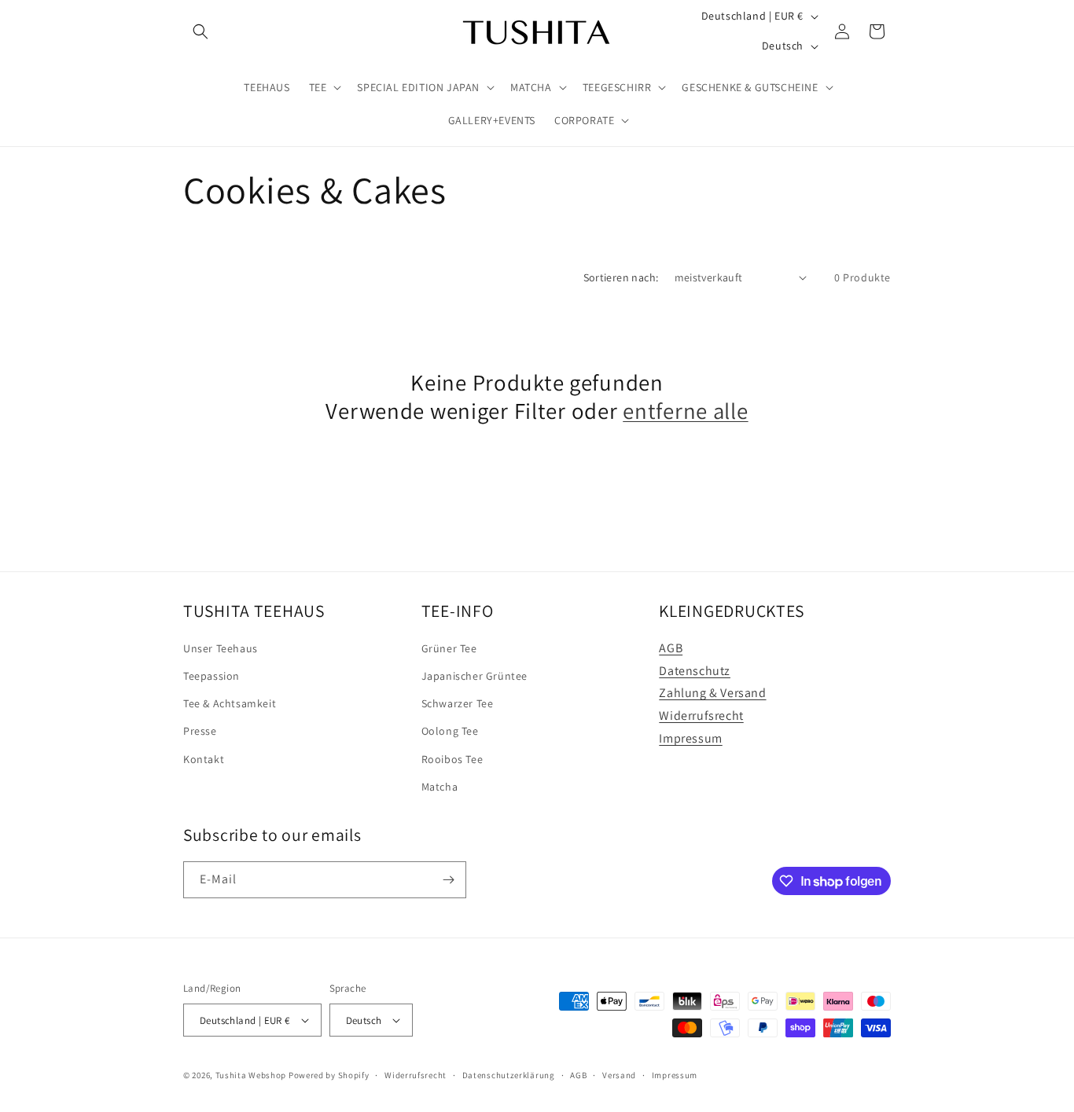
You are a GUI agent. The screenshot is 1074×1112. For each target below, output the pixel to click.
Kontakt (203, 759)
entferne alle (685, 411)
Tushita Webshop (251, 1075)
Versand (619, 1075)
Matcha (439, 787)
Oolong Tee (450, 731)
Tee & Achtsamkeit (229, 703)
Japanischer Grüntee (474, 676)
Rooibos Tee (452, 759)
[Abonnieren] (448, 879)
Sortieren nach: (621, 277)
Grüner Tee (449, 648)
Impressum (690, 738)
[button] (200, 31)
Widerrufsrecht (701, 715)
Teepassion (211, 676)
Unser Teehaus (220, 648)
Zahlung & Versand (712, 692)
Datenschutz (694, 670)
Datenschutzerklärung (508, 1075)
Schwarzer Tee (457, 703)
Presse (200, 731)
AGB (670, 648)
